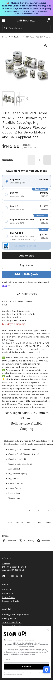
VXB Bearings (25, 20)
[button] (48, 20)
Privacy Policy (9, 618)
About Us (6, 589)
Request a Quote (10, 601)
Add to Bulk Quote (26, 274)
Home (4, 37)
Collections (16, 37)
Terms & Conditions (11, 622)
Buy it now (26, 265)
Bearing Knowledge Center (15, 614)
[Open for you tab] (46, 669)
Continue (26, 666)
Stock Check (8, 597)
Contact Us (7, 593)
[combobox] (26, 28)
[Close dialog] (47, 629)
